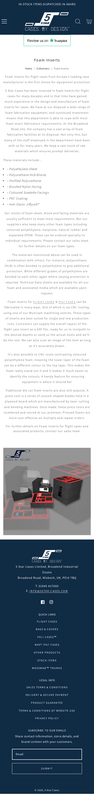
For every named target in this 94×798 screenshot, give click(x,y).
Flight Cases (47, 621)
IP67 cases (67, 301)
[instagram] (51, 602)
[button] (4, 21)
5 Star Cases (52, 790)
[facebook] (42, 602)
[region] (47, 4)
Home (28, 68)
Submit (47, 768)
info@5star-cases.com (49, 591)
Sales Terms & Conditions (47, 687)
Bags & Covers (47, 629)
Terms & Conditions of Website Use (47, 710)
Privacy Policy (47, 718)
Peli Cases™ (47, 637)
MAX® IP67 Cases (47, 644)
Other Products (47, 652)
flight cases (44, 301)
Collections (43, 68)
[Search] (78, 21)
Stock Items (47, 660)
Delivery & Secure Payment (47, 694)
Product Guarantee (47, 702)
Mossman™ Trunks (47, 668)
